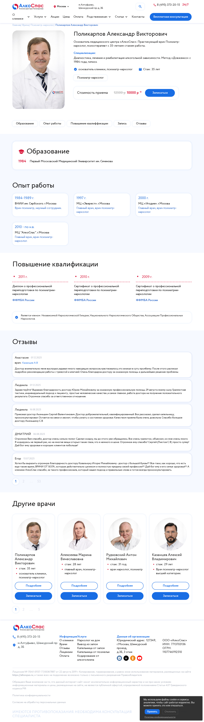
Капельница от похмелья (93, 652)
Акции (55, 17)
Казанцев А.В (30, 363)
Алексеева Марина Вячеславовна (76, 557)
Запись (122, 123)
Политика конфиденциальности (31, 695)
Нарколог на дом (88, 640)
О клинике (17, 17)
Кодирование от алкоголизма (88, 658)
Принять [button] (152, 711)
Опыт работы (52, 123)
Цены (66, 17)
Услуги (38, 17)
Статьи (119, 17)
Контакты (138, 17)
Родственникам (97, 17)
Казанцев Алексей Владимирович (167, 557)
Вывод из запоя (87, 644)
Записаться (160, 93)
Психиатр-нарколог (90, 78)
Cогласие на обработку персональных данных (39, 702)
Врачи (63, 644)
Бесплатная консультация (170, 17)
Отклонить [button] (170, 711)
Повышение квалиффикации (89, 123)
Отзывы (141, 123)
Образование (25, 123)
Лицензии (66, 652)
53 (39, 481)
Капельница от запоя (91, 648)
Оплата (78, 17)
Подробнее (33, 586)
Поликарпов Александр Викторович (25, 559)
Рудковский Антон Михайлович (121, 557)
